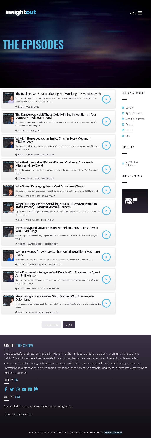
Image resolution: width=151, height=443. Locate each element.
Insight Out (47, 154)
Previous (51, 325)
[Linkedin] (30, 389)
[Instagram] (18, 389)
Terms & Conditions (113, 432)
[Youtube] (24, 389)
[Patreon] (36, 389)
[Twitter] (12, 389)
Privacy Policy (96, 432)
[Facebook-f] (6, 389)
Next (68, 325)
